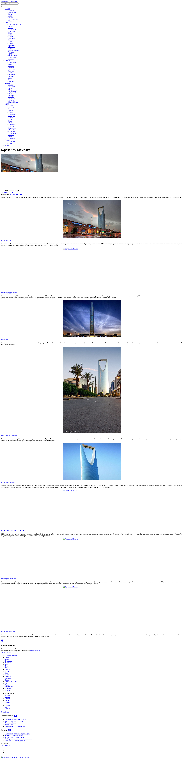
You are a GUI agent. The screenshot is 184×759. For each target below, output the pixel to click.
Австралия (11, 142)
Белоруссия (12, 12)
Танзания (11, 98)
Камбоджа (11, 38)
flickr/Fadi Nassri (6, 240)
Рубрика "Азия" (6, 652)
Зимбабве (11, 86)
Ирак (10, 33)
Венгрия (11, 107)
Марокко (11, 95)
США (10, 79)
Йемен (10, 36)
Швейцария (12, 138)
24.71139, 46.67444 (16, 194)
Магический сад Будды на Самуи (15, 726)
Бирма (10, 26)
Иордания (11, 31)
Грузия (10, 14)
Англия (10, 105)
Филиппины (12, 55)
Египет (10, 85)
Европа (7, 104)
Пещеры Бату (9, 724)
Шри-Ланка (12, 57)
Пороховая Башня (10, 723)
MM (2, 641)
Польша (11, 126)
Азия (6, 22)
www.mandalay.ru (6, 745)
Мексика (11, 76)
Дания (10, 112)
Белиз (10, 64)
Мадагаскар (12, 91)
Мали (10, 93)
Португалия (12, 128)
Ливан (10, 43)
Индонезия (12, 29)
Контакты (8, 709)
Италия (10, 119)
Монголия (11, 47)
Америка (7, 60)
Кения (10, 88)
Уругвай (11, 81)
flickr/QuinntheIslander (8, 631)
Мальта (10, 123)
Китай (10, 40)
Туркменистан (13, 19)
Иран (10, 35)
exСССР (7, 9)
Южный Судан (13, 102)
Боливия (11, 66)
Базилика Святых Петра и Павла (15, 719)
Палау (10, 143)
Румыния (11, 129)
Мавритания (12, 90)
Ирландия (11, 114)
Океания (7, 140)
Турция (10, 54)
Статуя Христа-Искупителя (14, 721)
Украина (11, 21)
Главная (7, 705)
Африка (7, 83)
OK (2, 640)
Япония (11, 59)
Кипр (10, 121)
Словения (11, 131)
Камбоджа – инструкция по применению (18, 739)
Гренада (11, 71)
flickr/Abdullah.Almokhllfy (9, 435)
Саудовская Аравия (14, 50)
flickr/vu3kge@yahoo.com (9, 292)
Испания (11, 117)
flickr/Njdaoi (4, 339)
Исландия (11, 116)
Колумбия (11, 74)
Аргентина (12, 62)
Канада (10, 73)
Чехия (10, 136)
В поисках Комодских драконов (15, 740)
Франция (11, 135)
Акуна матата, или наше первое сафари (17, 734)
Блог (6, 707)
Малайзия (11, 45)
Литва (10, 16)
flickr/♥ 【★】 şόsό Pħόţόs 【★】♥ (12, 530)
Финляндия (12, 133)
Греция (10, 110)
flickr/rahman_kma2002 (8, 482)
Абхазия (11, 10)
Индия (10, 28)
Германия (11, 109)
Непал (10, 48)
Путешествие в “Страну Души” (15, 737)
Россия (10, 17)
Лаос (10, 41)
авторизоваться (35, 650)
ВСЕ (15, 716)
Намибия (11, 97)
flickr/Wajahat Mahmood (8, 578)
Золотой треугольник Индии (14, 735)
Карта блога (5, 712)
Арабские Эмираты (14, 24)
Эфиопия (11, 100)
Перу (10, 78)
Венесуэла (11, 69)
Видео (7, 145)
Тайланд (11, 52)
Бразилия (11, 67)
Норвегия (11, 124)
